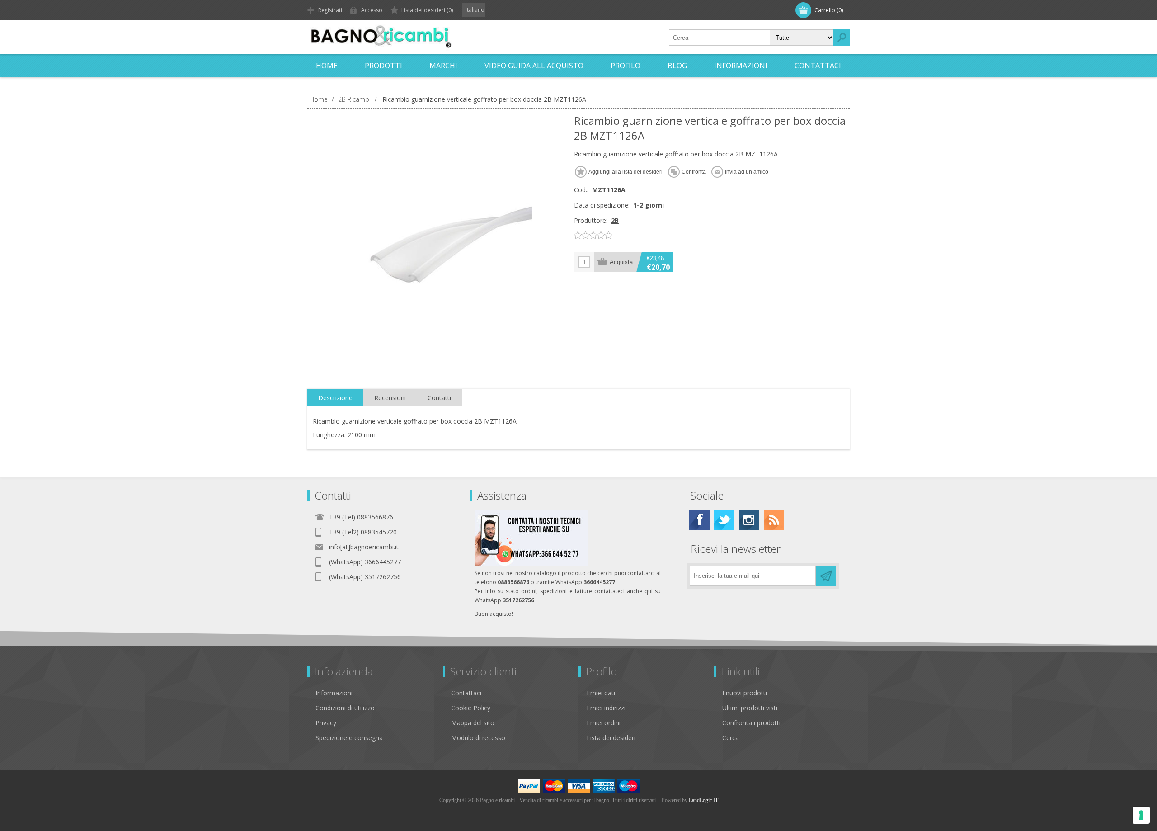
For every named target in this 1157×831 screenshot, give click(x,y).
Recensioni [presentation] (390, 397)
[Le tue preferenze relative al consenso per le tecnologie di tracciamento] (1141, 815)
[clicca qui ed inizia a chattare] (531, 564)
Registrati (330, 10)
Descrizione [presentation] (335, 397)
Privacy (325, 722)
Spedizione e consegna (349, 737)
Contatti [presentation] (439, 397)
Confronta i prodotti (751, 722)
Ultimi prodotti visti (749, 708)
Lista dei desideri (611, 737)
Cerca (730, 737)
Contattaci (466, 693)
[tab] (335, 398)
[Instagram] (749, 520)
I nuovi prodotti (744, 693)
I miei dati (601, 693)
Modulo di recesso (478, 737)
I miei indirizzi (606, 708)
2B (615, 220)
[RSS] (774, 520)
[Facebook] (699, 520)
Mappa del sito (472, 722)
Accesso (371, 10)
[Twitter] (724, 520)
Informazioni (334, 693)
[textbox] (719, 37)
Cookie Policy (470, 708)
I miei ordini (604, 722)
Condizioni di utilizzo (345, 708)
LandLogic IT (703, 800)
